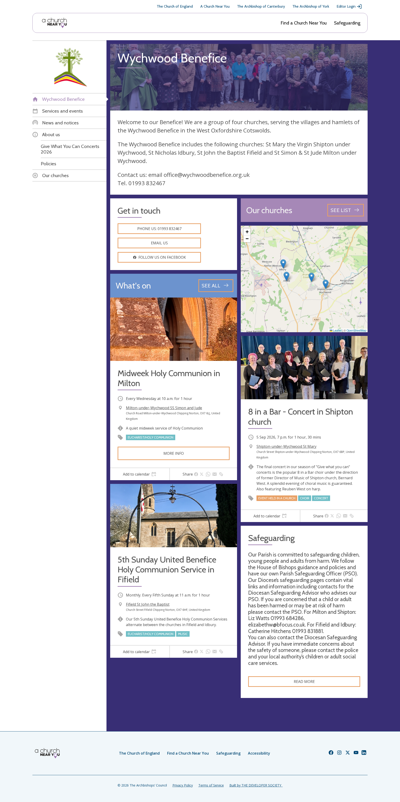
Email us (159, 243)
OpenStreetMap (356, 330)
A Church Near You (215, 6)
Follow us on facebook (162, 257)
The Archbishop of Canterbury (261, 6)
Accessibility (259, 753)
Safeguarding (347, 23)
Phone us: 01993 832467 (159, 228)
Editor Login (346, 6)
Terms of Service (211, 785)
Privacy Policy (182, 785)
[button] (286, 276)
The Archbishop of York (310, 6)
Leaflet (337, 330)
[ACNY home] (54, 23)
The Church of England (175, 6)
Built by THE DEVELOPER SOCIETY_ (256, 785)
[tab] (139, 474)
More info (173, 453)
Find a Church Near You (304, 23)
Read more (304, 681)
